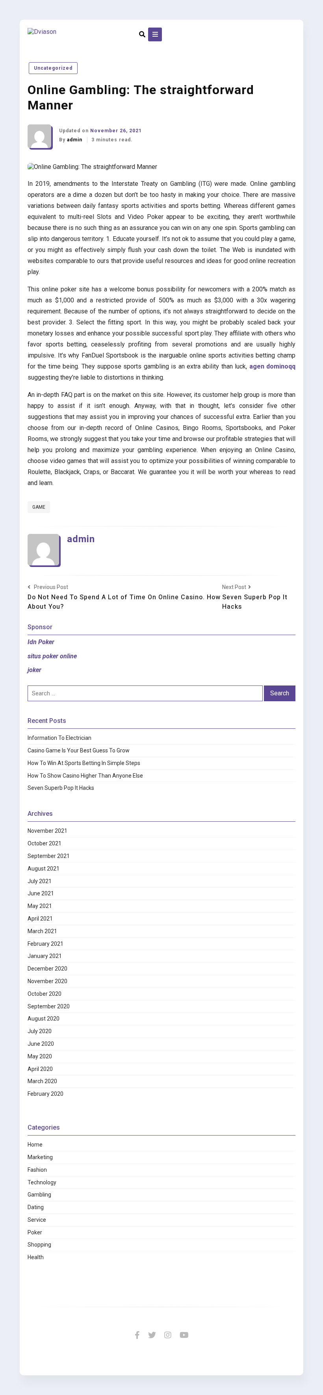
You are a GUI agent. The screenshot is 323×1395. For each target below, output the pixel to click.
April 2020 (40, 1069)
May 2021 (40, 906)
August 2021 (43, 868)
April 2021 (40, 918)
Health (36, 1257)
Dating (36, 1207)
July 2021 (40, 881)
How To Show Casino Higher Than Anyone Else (85, 776)
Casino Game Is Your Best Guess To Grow (79, 750)
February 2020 (45, 1094)
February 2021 (45, 944)
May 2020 (40, 1056)
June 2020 (41, 1044)
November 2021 (47, 831)
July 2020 (40, 1031)
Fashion (37, 1170)
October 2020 (44, 994)
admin (75, 140)
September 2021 (49, 856)
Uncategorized (53, 68)
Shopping (39, 1244)
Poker (35, 1232)
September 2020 (49, 1006)
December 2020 (47, 968)
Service (37, 1220)
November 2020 (47, 981)
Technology (42, 1182)
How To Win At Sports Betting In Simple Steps (84, 763)
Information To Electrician (59, 738)
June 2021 (41, 893)
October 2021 (44, 843)
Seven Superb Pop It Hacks (61, 788)
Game (38, 507)
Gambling (39, 1194)
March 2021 (42, 931)
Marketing (40, 1157)
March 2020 (42, 1081)
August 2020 (43, 1018)
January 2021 (45, 956)
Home (35, 1144)
